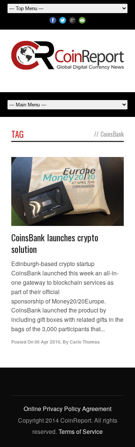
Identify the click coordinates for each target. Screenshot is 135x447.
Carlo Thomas (85, 341)
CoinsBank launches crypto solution (54, 243)
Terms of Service (80, 431)
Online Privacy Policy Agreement (67, 408)
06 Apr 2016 (47, 341)
